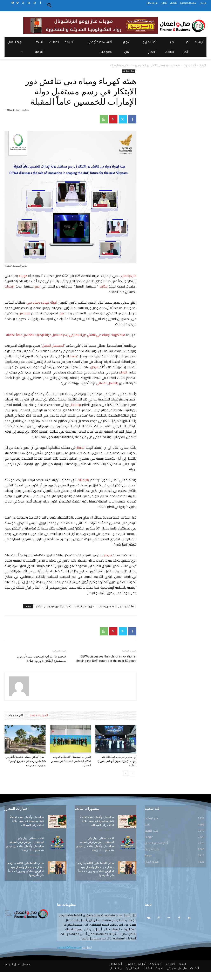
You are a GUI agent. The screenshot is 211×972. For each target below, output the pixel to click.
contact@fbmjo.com (69, 947)
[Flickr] (169, 918)
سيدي (94, 367)
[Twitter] (23, 3)
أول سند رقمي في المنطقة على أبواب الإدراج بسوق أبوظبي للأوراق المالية (116, 761)
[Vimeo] (17, 3)
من (62, 313)
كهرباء (23, 276)
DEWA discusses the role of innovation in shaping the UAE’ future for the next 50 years (106, 659)
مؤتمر (104, 286)
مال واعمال (128, 276)
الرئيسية (203, 65)
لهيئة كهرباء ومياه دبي (41, 302)
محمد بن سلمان (106, 606)
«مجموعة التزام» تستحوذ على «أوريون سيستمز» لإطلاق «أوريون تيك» (41, 659)
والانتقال (75, 405)
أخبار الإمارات (190, 65)
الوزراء (123, 372)
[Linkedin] (29, 3)
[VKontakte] (149, 918)
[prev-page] (132, 773)
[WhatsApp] (104, 119)
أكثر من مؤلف (15, 715)
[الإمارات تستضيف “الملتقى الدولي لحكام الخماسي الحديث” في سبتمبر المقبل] (70, 739)
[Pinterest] (113, 119)
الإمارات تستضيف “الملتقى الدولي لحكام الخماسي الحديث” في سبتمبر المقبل (71, 761)
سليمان (107, 555)
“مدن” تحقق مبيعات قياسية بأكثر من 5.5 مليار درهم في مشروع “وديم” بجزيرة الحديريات (26, 761)
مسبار (73, 356)
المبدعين (24, 313)
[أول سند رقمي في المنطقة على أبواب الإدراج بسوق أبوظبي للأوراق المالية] (115, 739)
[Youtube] (12, 3)
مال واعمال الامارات (84, 606)
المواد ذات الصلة (38, 715)
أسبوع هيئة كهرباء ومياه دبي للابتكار (53, 606)
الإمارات (9, 286)
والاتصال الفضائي (107, 383)
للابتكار (80, 448)
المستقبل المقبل (53, 346)
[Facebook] (40, 3)
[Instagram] (34, 3)
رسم (37, 286)
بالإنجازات (83, 480)
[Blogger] (189, 918)
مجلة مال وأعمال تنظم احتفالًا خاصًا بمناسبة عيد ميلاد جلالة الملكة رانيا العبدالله (27, 821)
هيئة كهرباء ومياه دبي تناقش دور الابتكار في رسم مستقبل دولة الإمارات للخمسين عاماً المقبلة (65, 335)
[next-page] (125, 773)
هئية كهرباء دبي (126, 606)
